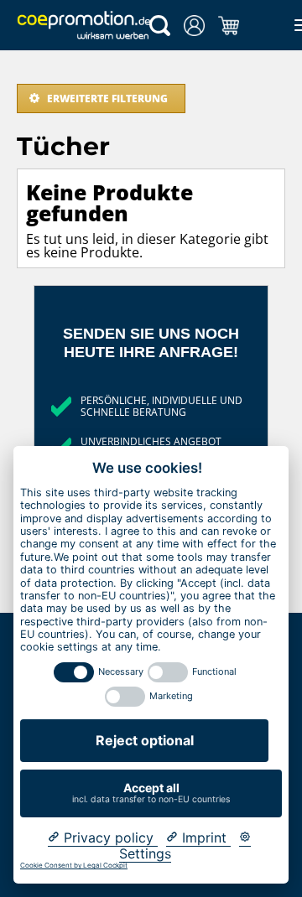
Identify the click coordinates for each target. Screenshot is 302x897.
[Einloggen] (194, 25)
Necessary (120, 671)
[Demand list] (228, 25)
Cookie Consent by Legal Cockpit (74, 865)
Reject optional (145, 740)
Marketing (171, 696)
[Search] (159, 25)
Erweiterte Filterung (107, 98)
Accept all (151, 793)
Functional (214, 671)
